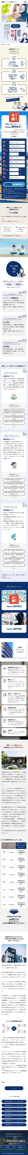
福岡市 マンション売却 (6, 44)
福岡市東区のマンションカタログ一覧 (14, 1124)
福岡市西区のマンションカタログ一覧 (14, 1109)
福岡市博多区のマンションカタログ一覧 (14, 1116)
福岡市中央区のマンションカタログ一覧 (14, 1101)
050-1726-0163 (15, 1141)
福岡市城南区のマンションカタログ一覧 (14, 1113)
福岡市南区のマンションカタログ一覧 (14, 1120)
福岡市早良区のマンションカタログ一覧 (14, 1105)
